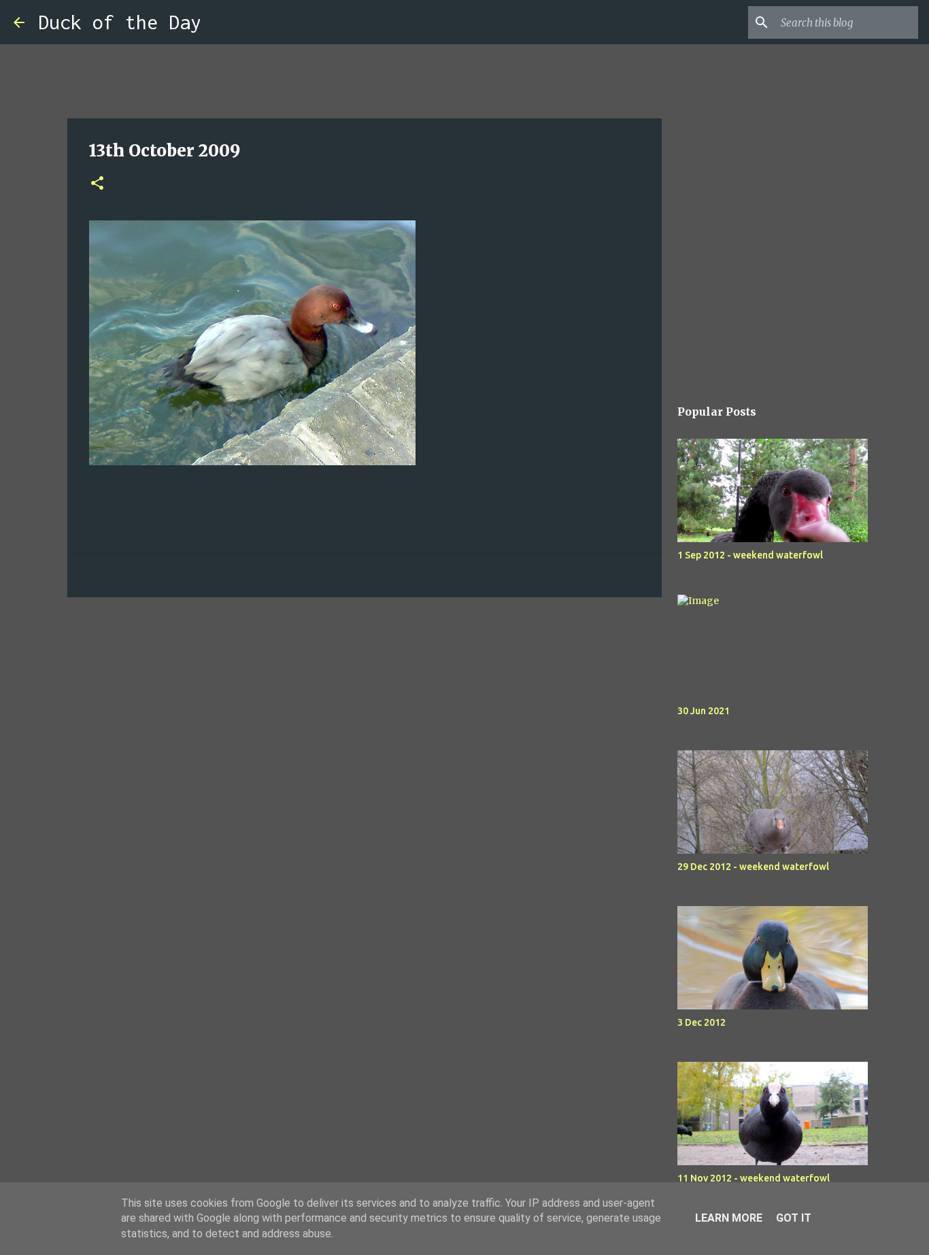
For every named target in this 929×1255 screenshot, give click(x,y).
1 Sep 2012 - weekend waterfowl (750, 555)
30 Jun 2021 (703, 710)
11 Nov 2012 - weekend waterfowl (753, 1178)
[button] (97, 184)
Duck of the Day (119, 22)
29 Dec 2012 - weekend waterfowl (753, 866)
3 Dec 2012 (701, 1022)
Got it (793, 1217)
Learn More (728, 1217)
